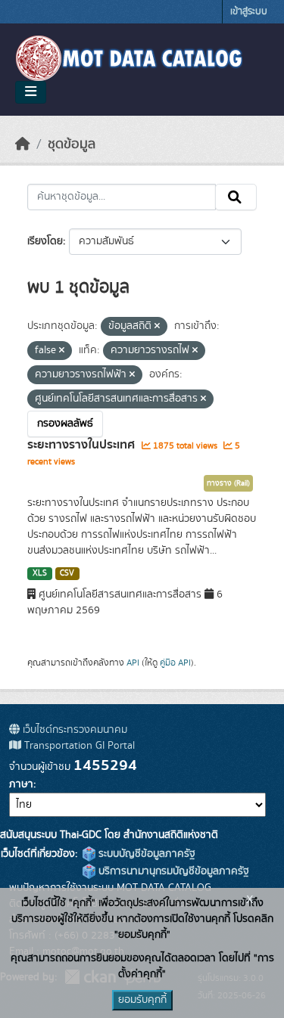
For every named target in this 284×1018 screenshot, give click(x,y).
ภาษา (21, 784)
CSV (67, 573)
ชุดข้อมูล (71, 144)
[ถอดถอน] (157, 327)
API (132, 662)
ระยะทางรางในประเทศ (82, 445)
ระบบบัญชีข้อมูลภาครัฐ (145, 853)
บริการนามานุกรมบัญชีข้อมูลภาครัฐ (172, 871)
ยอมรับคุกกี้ (142, 999)
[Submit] (236, 197)
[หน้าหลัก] (22, 144)
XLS (40, 573)
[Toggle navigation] (30, 92)
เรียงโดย (45, 241)
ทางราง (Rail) (228, 483)
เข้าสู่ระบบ (248, 12)
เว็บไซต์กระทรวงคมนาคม (73, 729)
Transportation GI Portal (78, 745)
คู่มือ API (175, 662)
